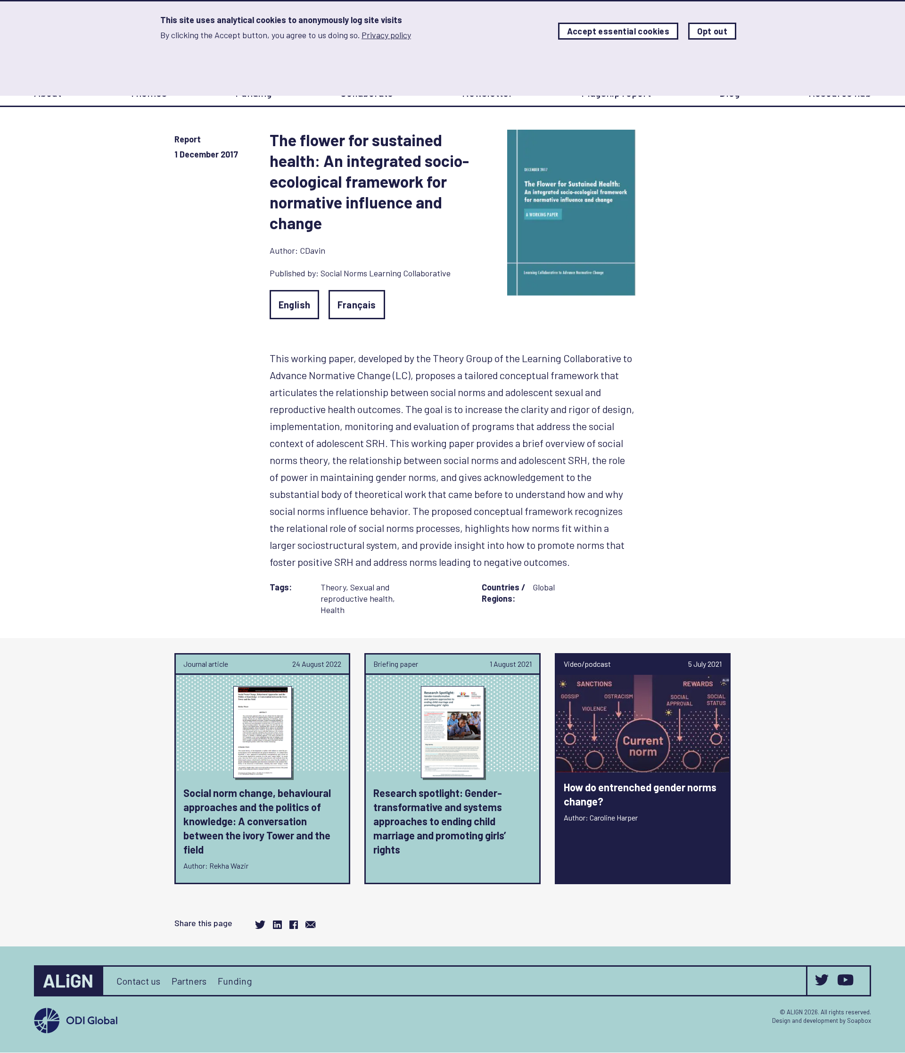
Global (544, 587)
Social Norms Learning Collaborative (386, 273)
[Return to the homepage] (69, 981)
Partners (189, 981)
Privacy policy (386, 35)
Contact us (138, 981)
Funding (235, 981)
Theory (333, 587)
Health (333, 610)
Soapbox (859, 1020)
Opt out (712, 31)
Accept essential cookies (618, 31)
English (295, 304)
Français (356, 304)
